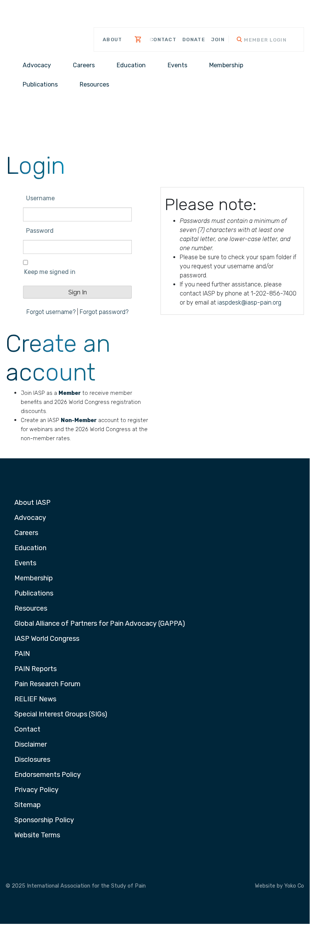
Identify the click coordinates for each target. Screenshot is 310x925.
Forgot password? (104, 312)
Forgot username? (51, 312)
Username (40, 198)
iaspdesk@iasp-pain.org (249, 302)
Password (40, 230)
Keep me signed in (50, 271)
